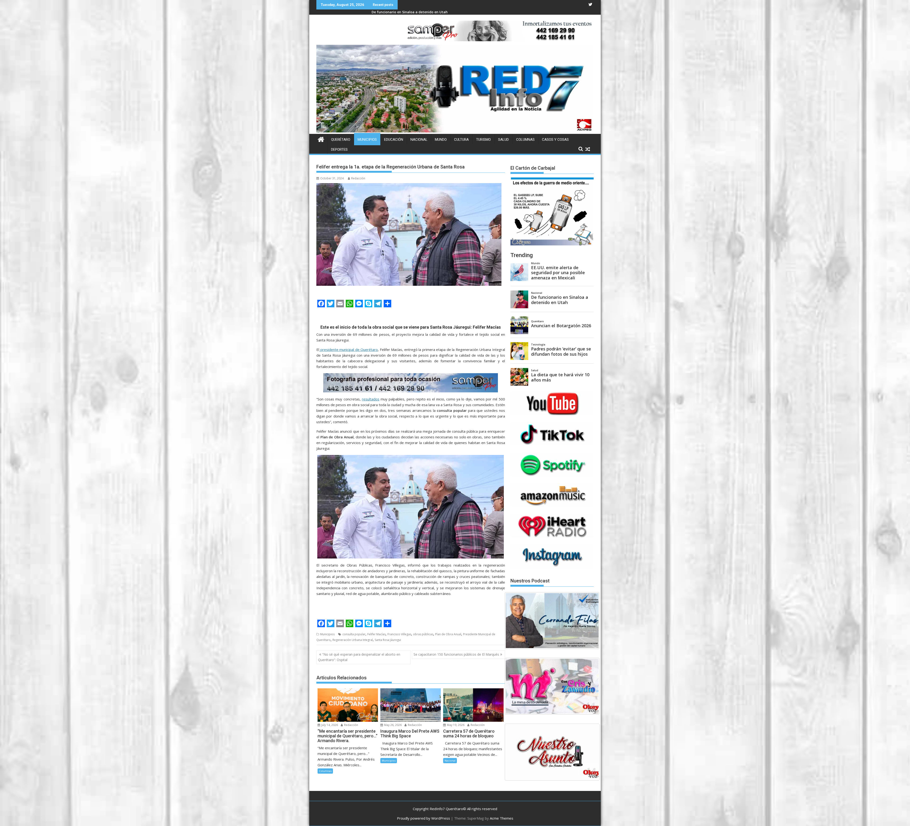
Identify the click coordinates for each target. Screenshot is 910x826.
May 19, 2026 (455, 725)
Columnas (525, 139)
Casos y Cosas (555, 139)
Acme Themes (501, 818)
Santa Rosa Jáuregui (388, 640)
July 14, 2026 (329, 725)
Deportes (339, 149)
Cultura (461, 139)
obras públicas (423, 634)
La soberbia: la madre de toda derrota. (404, 12)
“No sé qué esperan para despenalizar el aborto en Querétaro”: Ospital (359, 657)
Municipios (367, 139)
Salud (503, 139)
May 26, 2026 (392, 725)
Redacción (358, 178)
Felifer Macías (376, 634)
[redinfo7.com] (455, 131)
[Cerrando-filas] (552, 620)
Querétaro (340, 139)
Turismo (483, 139)
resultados (370, 399)
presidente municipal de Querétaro (348, 349)
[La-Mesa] (552, 686)
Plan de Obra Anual (448, 634)
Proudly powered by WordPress (423, 818)
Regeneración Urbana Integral (352, 640)
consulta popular (353, 634)
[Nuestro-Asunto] (552, 752)
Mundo (441, 139)
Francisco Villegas (399, 634)
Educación (393, 139)
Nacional (419, 139)
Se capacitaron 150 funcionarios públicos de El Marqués (456, 654)
